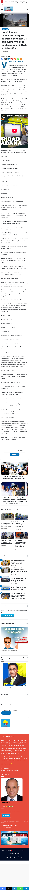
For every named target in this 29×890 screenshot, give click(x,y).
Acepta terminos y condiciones (9, 710)
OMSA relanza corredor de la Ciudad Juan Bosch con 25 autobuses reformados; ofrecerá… (19, 579)
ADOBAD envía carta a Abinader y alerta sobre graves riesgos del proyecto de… (19, 570)
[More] (20, 59)
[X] (5, 59)
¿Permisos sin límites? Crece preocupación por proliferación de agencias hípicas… (7, 524)
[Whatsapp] (17, 59)
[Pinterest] (11, 59)
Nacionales (5, 29)
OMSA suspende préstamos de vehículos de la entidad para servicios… (19, 525)
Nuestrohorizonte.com (16, 850)
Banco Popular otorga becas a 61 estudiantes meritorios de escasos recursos (19, 587)
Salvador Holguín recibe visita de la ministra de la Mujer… (7, 542)
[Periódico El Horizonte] (8, 9)
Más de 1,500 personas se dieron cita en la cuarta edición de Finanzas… (18, 562)
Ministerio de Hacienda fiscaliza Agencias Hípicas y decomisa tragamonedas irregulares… (20, 544)
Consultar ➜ (8, 615)
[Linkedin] (8, 59)
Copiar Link (15, 454)
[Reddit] (14, 59)
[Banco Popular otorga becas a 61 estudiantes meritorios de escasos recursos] (5, 588)
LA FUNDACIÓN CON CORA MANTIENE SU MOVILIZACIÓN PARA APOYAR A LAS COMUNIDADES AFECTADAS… (19, 596)
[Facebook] (2, 59)
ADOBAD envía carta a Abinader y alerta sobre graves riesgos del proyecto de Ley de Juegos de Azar (14, 2)
